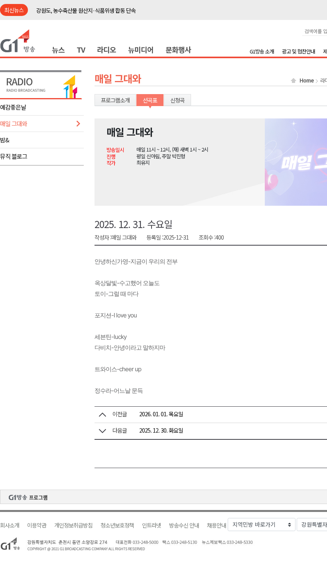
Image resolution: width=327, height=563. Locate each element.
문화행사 (178, 49)
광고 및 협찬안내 (298, 51)
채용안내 (216, 525)
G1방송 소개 (262, 51)
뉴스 (58, 49)
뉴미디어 (141, 49)
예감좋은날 (13, 107)
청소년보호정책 (117, 525)
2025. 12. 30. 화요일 (161, 430)
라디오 (106, 49)
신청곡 (177, 100)
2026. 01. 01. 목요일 (161, 414)
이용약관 (36, 525)
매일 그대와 (13, 123)
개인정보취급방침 (73, 525)
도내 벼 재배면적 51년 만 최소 (68, 11)
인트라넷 (151, 525)
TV (81, 49)
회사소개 (9, 525)
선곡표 (150, 100)
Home (306, 80)
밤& (4, 140)
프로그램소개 (115, 100)
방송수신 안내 (184, 525)
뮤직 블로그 (13, 156)
